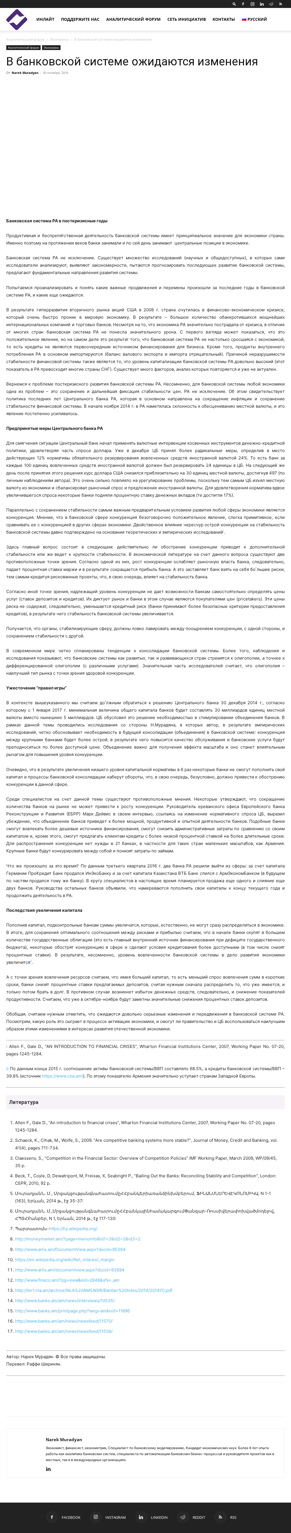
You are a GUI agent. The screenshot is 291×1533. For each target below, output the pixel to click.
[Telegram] (64, 1404)
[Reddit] (271, 4)
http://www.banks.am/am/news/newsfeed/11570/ (64, 1321)
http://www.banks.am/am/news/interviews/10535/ (65, 1300)
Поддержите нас (80, 19)
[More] (224, 85)
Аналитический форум (133, 19)
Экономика (59, 39)
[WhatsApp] (77, 1404)
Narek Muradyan (25, 73)
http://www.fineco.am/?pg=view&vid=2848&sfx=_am (67, 1280)
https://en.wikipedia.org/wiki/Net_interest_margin (65, 1259)
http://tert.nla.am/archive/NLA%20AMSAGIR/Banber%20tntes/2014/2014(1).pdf (93, 1290)
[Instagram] (252, 4)
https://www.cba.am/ (62, 1076)
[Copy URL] (51, 1404)
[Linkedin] (261, 4)
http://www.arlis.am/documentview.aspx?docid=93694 (69, 1270)
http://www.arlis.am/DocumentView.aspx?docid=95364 (70, 1249)
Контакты (224, 19)
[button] (234, 4)
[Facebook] (243, 4)
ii (7, 1068)
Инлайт (45, 19)
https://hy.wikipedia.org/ (73, 1228)
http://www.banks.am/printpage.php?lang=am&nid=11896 (72, 1311)
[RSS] (280, 4)
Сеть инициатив (186, 19)
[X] (38, 1404)
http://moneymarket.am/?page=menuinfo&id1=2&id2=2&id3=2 (77, 1239)
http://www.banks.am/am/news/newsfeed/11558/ (64, 1331)
